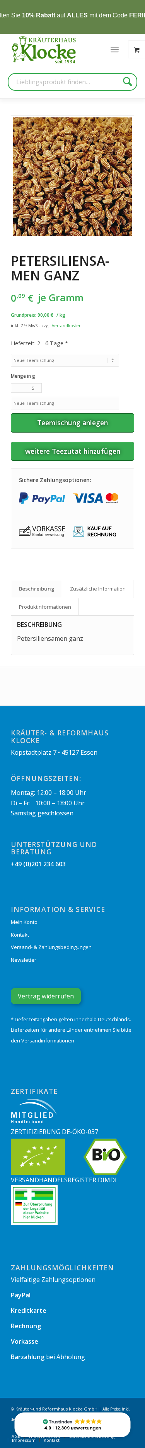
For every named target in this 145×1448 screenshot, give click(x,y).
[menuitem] (115, 49)
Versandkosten (67, 325)
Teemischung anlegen (72, 422)
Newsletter (23, 959)
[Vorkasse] (42, 532)
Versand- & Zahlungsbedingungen (51, 947)
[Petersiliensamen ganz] (72, 176)
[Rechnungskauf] (95, 532)
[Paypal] (42, 498)
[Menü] (115, 49)
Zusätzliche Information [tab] (98, 588)
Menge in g (23, 376)
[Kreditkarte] (95, 498)
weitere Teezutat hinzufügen (72, 451)
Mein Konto (24, 921)
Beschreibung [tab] (37, 588)
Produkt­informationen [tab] (45, 606)
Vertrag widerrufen (46, 996)
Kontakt (20, 934)
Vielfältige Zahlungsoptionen (53, 1279)
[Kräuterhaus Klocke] (44, 49)
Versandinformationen (47, 1040)
